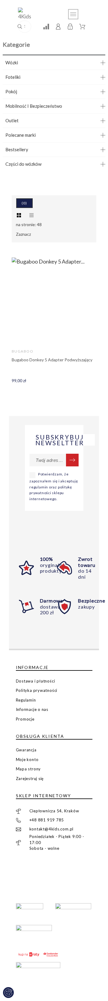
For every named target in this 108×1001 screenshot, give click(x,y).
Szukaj (23, 27)
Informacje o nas (32, 709)
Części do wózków (23, 164)
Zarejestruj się (30, 778)
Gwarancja (26, 749)
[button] (19, 215)
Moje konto (27, 759)
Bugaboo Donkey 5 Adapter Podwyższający (52, 359)
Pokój (11, 91)
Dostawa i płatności (35, 681)
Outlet (12, 120)
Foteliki (12, 77)
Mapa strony (28, 768)
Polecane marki (20, 135)
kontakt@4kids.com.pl (51, 829)
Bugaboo (22, 351)
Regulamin (26, 700)
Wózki (11, 62)
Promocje (25, 719)
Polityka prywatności (37, 690)
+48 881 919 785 (46, 819)
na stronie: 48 (29, 224)
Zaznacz (23, 234)
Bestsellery (16, 149)
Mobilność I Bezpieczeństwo (33, 106)
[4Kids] (27, 14)
